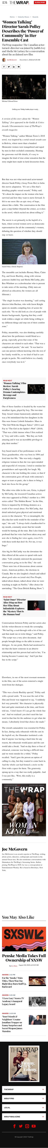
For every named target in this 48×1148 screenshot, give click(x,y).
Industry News (23, 17)
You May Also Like (18, 917)
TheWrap (9, 1089)
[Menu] (4, 2)
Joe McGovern (12, 60)
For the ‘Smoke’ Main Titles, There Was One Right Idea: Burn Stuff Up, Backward (14, 982)
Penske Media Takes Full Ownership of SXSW (24, 957)
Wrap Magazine (12, 1117)
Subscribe (40, 2)
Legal (7, 1108)
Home (12, 17)
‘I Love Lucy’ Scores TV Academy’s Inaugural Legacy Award (13, 1001)
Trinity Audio (25, 109)
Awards (35, 17)
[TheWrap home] (19, 2)
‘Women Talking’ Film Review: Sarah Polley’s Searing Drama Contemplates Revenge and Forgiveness (14, 390)
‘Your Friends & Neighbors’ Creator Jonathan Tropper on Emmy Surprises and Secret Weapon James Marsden (12, 1024)
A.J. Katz (14, 966)
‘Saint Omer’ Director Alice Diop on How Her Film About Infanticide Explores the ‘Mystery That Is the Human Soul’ (14, 607)
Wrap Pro (9, 1098)
